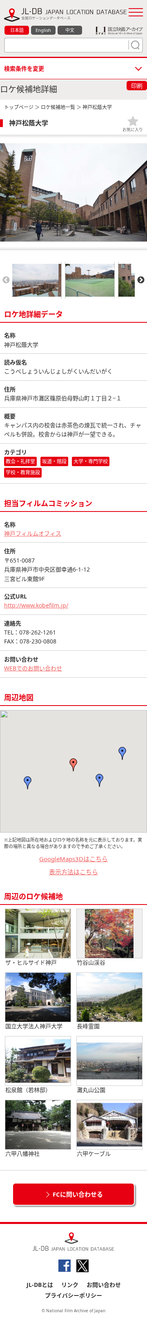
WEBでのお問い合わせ (33, 668)
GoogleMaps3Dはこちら (73, 859)
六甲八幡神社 (22, 1153)
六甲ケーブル (94, 1153)
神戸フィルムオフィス (32, 533)
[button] (73, 765)
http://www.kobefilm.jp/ (36, 605)
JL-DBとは (40, 1285)
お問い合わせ (104, 1285)
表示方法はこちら (73, 872)
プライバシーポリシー (73, 1295)
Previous (6, 280)
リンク (69, 1285)
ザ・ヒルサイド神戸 (31, 962)
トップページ (18, 107)
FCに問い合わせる (78, 1194)
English (43, 30)
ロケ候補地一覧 (58, 107)
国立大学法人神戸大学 (33, 1026)
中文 (69, 30)
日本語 (17, 30)
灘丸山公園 (91, 1090)
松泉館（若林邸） (28, 1090)
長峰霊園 (88, 1026)
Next (141, 280)
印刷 (137, 85)
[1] (134, 44)
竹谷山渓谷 (91, 962)
